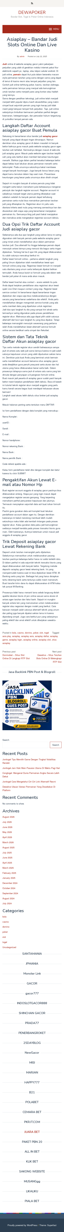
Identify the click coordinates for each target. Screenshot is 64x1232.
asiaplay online (30, 639)
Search (5, 739)
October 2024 (8, 888)
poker (35, 632)
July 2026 (7, 821)
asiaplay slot (45, 639)
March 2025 (8, 867)
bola (14, 632)
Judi (4, 64)
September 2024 (10, 893)
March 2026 (8, 842)
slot (41, 632)
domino (28, 632)
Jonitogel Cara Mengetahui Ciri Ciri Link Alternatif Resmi (29, 781)
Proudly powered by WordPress (22, 1225)
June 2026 (7, 827)
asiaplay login (15, 639)
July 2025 (7, 852)
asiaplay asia (27, 636)
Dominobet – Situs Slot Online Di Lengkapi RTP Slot (16, 655)
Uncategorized (9, 947)
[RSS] (32, 3)
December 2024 (9, 883)
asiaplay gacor (50, 136)
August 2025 (8, 847)
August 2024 (8, 898)
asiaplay (16, 636)
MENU (56, 29)
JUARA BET (32, 1132)
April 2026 (7, 837)
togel (46, 632)
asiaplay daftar (42, 636)
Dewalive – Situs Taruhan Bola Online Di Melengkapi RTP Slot (49, 656)
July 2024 (7, 903)
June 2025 (7, 857)
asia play (6, 636)
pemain (17, 74)
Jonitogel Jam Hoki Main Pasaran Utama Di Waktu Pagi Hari (31, 768)
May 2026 (7, 832)
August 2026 (8, 816)
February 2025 (9, 872)
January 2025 (8, 877)
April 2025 (7, 862)
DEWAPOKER (32, 12)
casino (20, 632)
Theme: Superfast (47, 1225)
